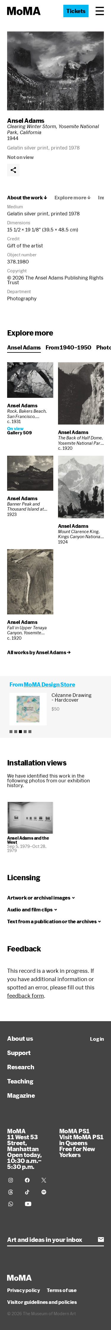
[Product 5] (29, 731)
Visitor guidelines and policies (42, 1302)
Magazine (21, 1095)
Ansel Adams (25, 120)
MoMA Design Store (49, 684)
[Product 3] (20, 731)
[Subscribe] (101, 1239)
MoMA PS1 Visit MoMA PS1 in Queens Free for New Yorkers (81, 1142)
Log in (97, 1039)
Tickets (76, 11)
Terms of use (61, 1290)
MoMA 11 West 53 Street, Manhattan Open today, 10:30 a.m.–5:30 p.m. (24, 1148)
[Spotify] (46, 1192)
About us (20, 1038)
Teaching (20, 1081)
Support (19, 1052)
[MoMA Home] (24, 11)
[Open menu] (100, 11)
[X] (46, 1180)
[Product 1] (10, 731)
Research (20, 1066)
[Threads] (13, 1192)
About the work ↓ (27, 197)
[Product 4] (25, 731)
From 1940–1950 (68, 347)
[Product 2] (15, 731)
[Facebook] (30, 1180)
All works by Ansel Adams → (39, 652)
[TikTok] (30, 1192)
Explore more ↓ (72, 197)
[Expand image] (55, 70)
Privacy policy (23, 1290)
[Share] (13, 170)
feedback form (25, 995)
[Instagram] (13, 1180)
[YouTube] (30, 1203)
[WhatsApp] (13, 1203)
